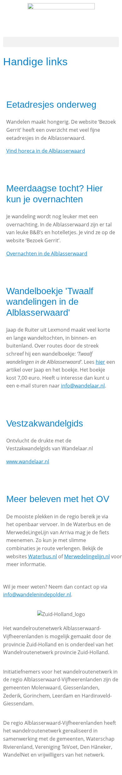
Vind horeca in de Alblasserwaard (45, 150)
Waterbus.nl (42, 556)
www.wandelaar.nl (27, 461)
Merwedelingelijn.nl (87, 556)
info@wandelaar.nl (83, 385)
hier (100, 361)
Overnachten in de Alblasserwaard (46, 253)
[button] (61, 42)
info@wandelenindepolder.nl (37, 594)
